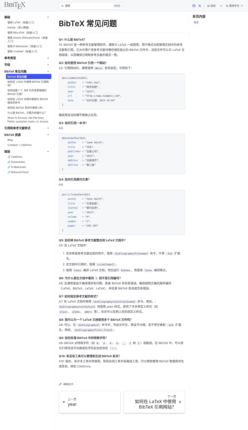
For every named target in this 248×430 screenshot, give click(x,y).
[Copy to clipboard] (180, 78)
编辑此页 (68, 384)
